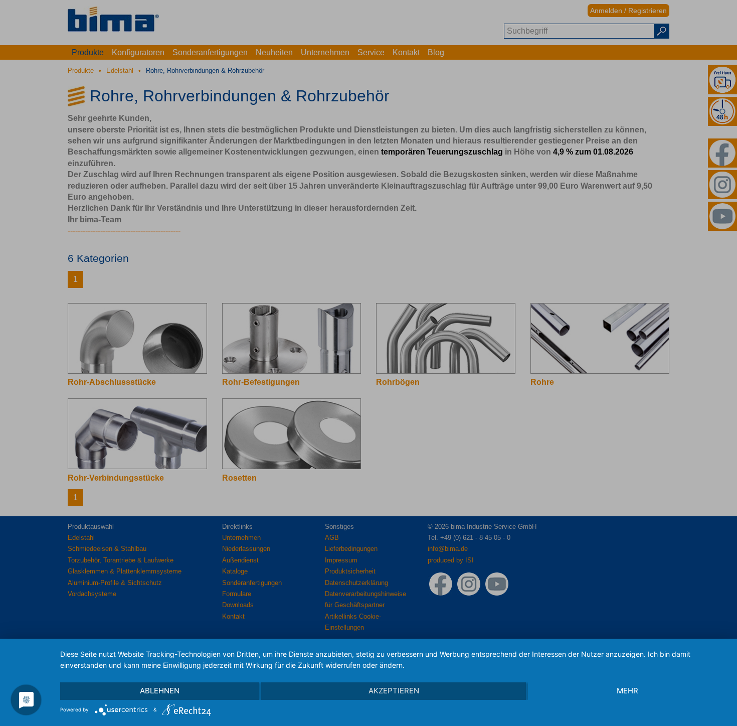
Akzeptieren (393, 690)
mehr (627, 690)
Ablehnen (159, 690)
